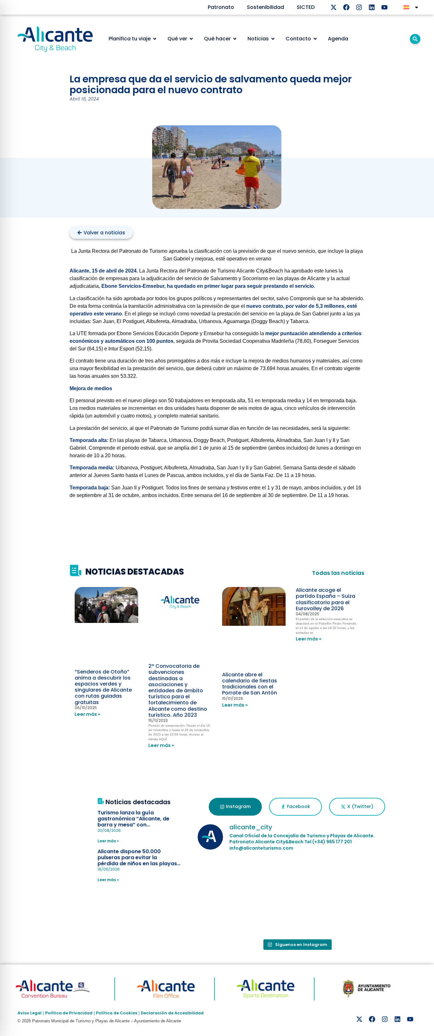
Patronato (221, 7)
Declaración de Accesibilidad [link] (172, 1013)
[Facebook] (346, 7)
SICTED (306, 7)
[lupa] (415, 39)
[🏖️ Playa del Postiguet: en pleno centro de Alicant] (230, 877)
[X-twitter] (333, 7)
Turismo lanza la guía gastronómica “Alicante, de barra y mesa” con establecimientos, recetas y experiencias (134, 825)
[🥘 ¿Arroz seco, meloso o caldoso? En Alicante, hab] (230, 916)
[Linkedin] (371, 7)
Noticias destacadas (138, 802)
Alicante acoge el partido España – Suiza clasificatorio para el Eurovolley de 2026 (325, 599)
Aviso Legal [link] (29, 1013)
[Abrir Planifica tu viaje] (154, 39)
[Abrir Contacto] (315, 39)
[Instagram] (359, 7)
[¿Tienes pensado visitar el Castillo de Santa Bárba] (297, 877)
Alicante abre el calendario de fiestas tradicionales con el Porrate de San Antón (249, 684)
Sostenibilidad (265, 7)
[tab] (235, 807)
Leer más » (87, 714)
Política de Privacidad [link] (68, 1013)
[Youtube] (384, 7)
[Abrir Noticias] (272, 39)
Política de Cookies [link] (116, 1013)
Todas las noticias (338, 573)
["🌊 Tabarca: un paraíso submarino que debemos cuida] (364, 877)
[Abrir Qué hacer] (234, 39)
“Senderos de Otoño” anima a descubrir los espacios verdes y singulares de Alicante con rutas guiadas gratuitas (103, 687)
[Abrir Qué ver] (191, 39)
